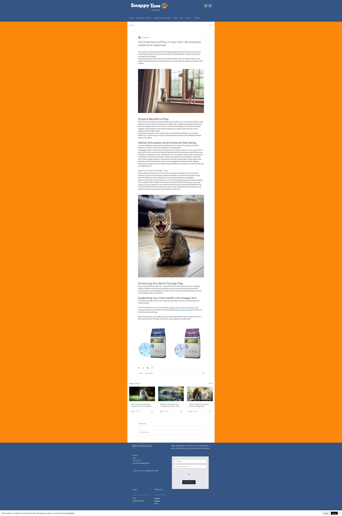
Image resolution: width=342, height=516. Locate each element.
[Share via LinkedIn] (147, 368)
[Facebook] (206, 5)
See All (211, 383)
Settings (326, 513)
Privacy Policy (70, 513)
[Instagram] (210, 5)
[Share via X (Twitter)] (143, 368)
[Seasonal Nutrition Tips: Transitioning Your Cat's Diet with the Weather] (171, 394)
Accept (334, 513)
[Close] (340, 513)
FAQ (134, 498)
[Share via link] (152, 368)
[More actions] (203, 37)
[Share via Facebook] (139, 368)
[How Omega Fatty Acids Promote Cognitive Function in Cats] (200, 394)
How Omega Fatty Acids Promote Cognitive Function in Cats (199, 405)
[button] (210, 25)
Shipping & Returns (138, 501)
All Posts (131, 25)
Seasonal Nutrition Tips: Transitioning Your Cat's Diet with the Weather (169, 405)
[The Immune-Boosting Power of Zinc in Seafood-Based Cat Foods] (142, 394)
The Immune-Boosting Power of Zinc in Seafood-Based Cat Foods (141, 405)
